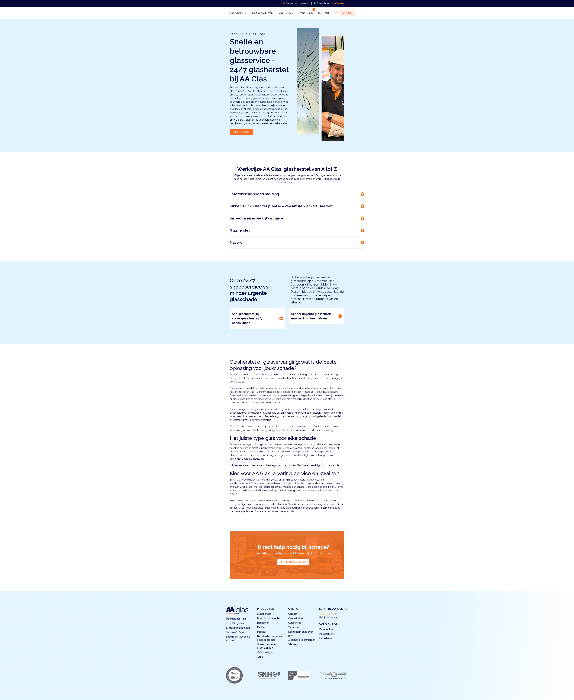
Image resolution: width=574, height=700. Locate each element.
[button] (237, 13)
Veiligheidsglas (265, 652)
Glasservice (294, 622)
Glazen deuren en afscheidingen (267, 646)
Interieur (261, 631)
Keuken (261, 627)
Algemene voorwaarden (301, 639)
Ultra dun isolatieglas (268, 618)
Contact (323, 13)
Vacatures (306, 13)
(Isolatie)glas (264, 613)
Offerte (347, 13)
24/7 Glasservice (262, 13)
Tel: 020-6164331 (235, 632)
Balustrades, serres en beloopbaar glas (269, 638)
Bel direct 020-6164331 (293, 562)
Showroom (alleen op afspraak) (238, 638)
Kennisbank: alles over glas (300, 633)
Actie (260, 656)
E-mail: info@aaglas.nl (238, 627)
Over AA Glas (295, 618)
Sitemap (293, 644)
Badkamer (263, 622)
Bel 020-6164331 (241, 132)
